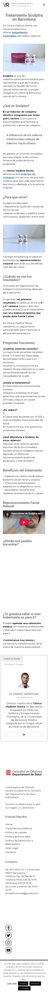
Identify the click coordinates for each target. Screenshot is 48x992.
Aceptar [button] (23, 983)
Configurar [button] (24, 988)
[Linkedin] (24, 734)
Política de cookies (16, 832)
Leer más (12, 983)
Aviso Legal (11, 848)
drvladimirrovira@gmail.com (21, 893)
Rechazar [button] (35, 983)
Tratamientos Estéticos (18, 828)
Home (9, 824)
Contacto (10, 852)
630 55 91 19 (29, 879)
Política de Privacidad (17, 836)
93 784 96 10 (28, 876)
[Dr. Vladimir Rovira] (18, 4)
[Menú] (44, 4)
